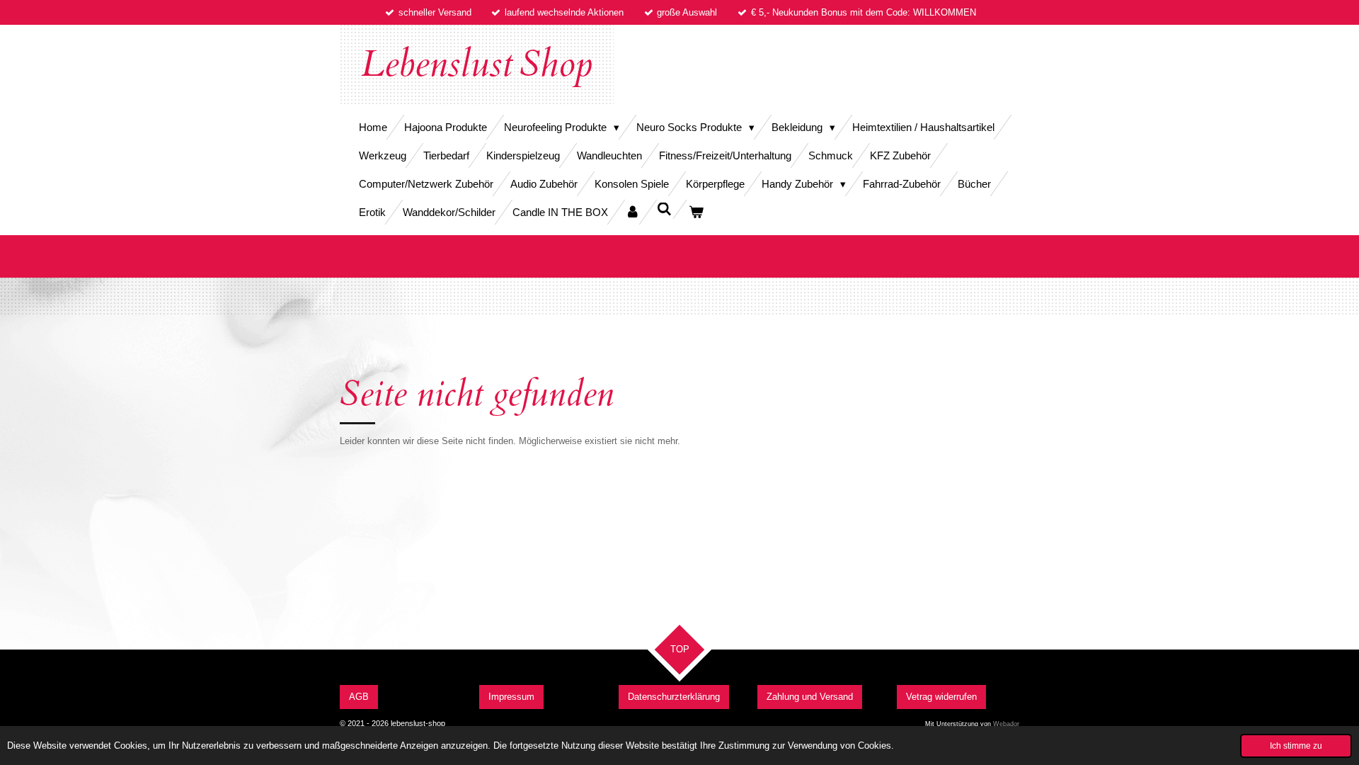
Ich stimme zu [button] (1296, 745)
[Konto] (632, 212)
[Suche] (664, 209)
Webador (1006, 723)
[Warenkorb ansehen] (696, 212)
